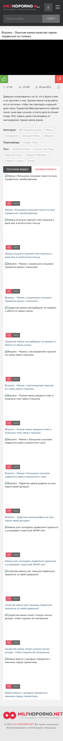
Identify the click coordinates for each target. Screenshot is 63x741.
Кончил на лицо (44, 149)
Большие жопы (31, 135)
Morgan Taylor (30, 142)
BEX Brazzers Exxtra (30, 130)
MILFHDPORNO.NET (23, 724)
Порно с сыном (14, 160)
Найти (51, 18)
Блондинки (11, 135)
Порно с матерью (36, 155)
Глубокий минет (21, 149)
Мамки (49, 130)
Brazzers (49, 135)
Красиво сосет (13, 155)
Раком (31, 160)
